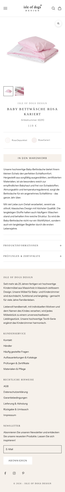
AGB (5, 386)
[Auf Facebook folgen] (5, 473)
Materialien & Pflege (14, 369)
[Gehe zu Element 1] (8, 91)
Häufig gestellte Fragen (16, 351)
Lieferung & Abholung (15, 403)
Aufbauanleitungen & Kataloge (20, 357)
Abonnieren (17, 460)
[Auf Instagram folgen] (14, 473)
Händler (7, 345)
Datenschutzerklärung (15, 391)
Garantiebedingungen (15, 397)
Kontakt (7, 340)
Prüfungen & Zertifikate (16, 363)
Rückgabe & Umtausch (15, 409)
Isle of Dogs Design (32, 103)
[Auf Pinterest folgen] (23, 473)
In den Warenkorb (32, 158)
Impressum (9, 415)
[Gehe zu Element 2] (19, 91)
